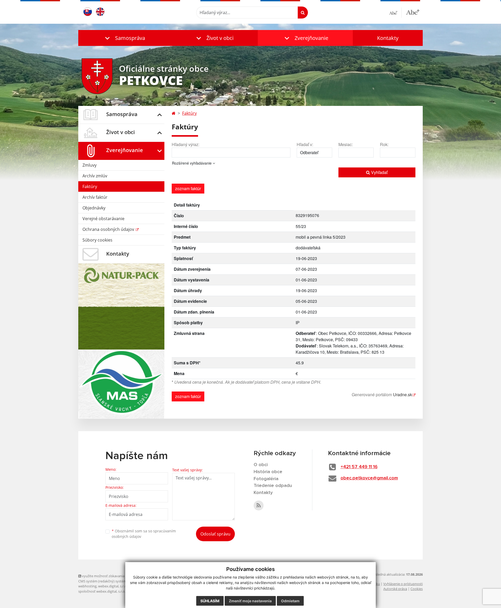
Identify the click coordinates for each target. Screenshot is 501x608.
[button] (124, 38)
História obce (268, 471)
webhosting (87, 586)
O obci (261, 464)
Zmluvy (89, 165)
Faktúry (89, 186)
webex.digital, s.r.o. (112, 586)
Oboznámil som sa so (144, 533)
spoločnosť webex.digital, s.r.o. (102, 591)
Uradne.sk (402, 395)
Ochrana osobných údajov (108, 229)
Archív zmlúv (94, 176)
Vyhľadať (378, 172)
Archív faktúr (95, 197)
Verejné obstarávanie (103, 218)
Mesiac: (345, 144)
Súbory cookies (97, 240)
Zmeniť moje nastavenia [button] (250, 601)
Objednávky (93, 208)
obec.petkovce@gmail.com (369, 478)
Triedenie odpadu (273, 485)
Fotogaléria (266, 479)
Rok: (384, 144)
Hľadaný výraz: (185, 144)
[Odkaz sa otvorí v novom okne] (259, 505)
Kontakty (387, 37)
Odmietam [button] (290, 601)
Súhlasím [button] (209, 601)
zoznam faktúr (188, 188)
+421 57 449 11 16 (359, 467)
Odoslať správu (215, 534)
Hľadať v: (305, 144)
